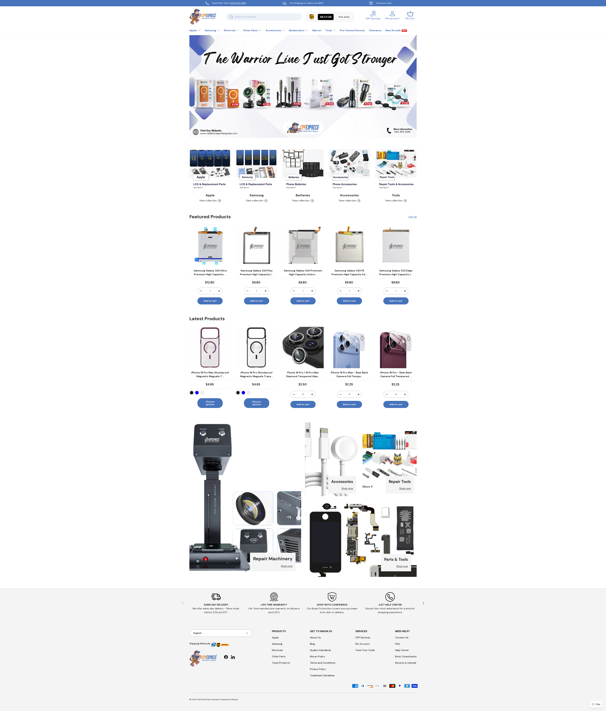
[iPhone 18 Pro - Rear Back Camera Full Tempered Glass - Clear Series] (396, 347)
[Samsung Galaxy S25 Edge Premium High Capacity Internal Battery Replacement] (396, 245)
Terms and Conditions (322, 662)
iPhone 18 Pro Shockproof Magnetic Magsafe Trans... (256, 374)
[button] (410, 17)
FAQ (397, 644)
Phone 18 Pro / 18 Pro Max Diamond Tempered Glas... (303, 374)
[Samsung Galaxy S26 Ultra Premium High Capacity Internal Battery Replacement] (210, 245)
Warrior (316, 30)
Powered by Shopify (229, 699)
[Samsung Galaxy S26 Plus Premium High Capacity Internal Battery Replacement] (256, 245)
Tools (328, 30)
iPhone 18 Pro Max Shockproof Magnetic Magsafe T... (210, 374)
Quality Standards (320, 650)
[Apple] (210, 169)
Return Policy (317, 656)
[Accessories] (349, 169)
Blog (312, 644)
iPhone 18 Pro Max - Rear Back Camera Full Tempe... (349, 374)
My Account (362, 644)
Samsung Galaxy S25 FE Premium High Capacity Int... (349, 272)
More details (344, 17)
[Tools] (396, 169)
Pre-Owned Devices (352, 30)
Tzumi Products (281, 662)
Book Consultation (406, 656)
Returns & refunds (405, 662)
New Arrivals (395, 30)
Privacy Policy (318, 669)
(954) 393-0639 (238, 3)
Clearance (375, 30)
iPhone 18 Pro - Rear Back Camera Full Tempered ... (396, 374)
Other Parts (250, 30)
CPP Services (362, 637)
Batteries (303, 195)
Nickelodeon (296, 30)
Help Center (402, 650)
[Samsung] (256, 169)
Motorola (229, 30)
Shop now (286, 566)
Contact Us (401, 637)
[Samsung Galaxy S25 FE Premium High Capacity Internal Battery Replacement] (349, 245)
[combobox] (264, 16)
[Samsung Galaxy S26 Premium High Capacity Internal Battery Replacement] (303, 245)
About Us (315, 637)
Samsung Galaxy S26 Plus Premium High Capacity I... (256, 272)
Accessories (273, 30)
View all (412, 216)
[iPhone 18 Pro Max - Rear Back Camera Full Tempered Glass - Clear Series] (349, 347)
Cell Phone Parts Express (208, 699)
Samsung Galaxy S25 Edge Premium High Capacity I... (396, 272)
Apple (193, 30)
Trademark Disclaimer (322, 675)
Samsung (210, 30)
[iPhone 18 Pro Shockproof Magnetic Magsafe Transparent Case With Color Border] (256, 347)
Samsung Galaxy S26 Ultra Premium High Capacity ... (210, 272)
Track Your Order (365, 650)
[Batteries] (303, 169)
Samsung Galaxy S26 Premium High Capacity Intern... (303, 272)
